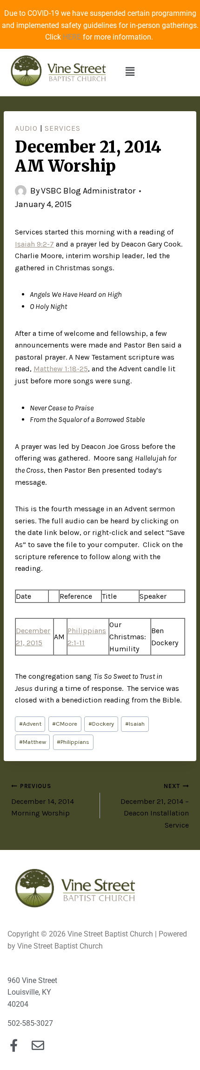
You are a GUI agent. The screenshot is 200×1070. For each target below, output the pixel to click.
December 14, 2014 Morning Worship (42, 799)
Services (62, 128)
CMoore (64, 723)
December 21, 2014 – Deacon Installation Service (154, 805)
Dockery (101, 723)
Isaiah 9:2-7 (34, 244)
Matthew (32, 741)
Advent (30, 723)
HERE (72, 37)
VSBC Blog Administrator (88, 191)
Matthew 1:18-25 (60, 368)
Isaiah (135, 723)
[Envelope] (38, 1045)
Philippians (73, 741)
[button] (130, 72)
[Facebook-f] (13, 1045)
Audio (26, 128)
